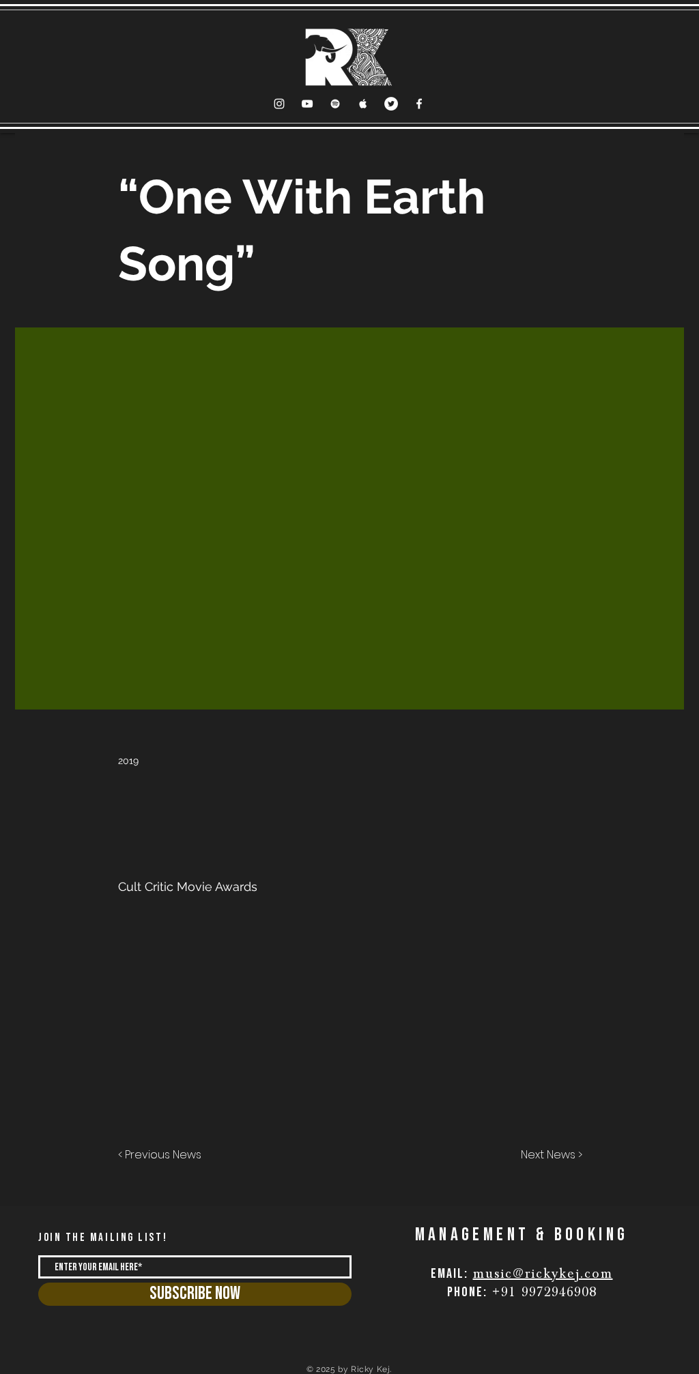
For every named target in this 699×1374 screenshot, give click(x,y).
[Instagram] (279, 104)
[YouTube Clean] (307, 104)
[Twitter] (391, 104)
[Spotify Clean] (335, 104)
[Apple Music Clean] (363, 104)
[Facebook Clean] (419, 104)
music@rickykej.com (543, 1274)
